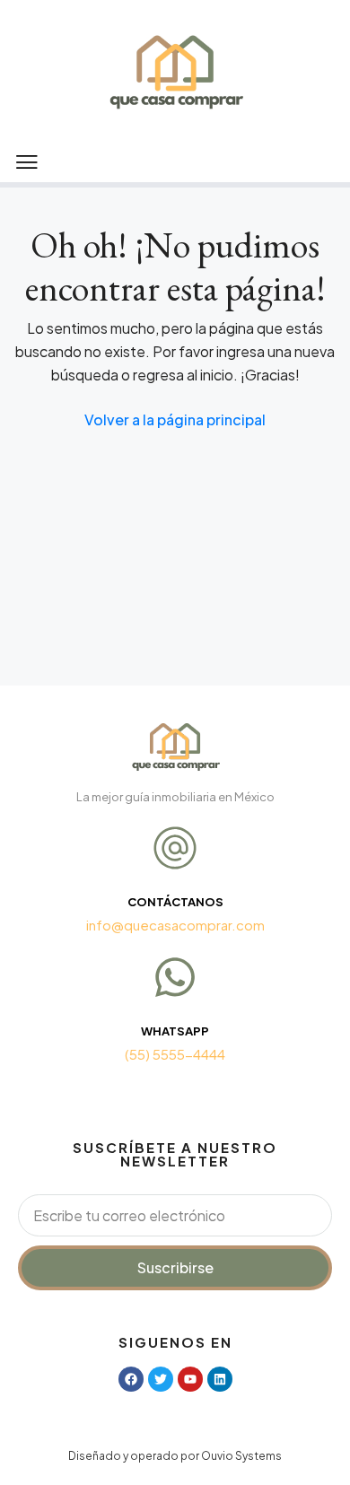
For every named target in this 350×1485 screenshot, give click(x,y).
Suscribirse (175, 1267)
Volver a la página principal (175, 419)
